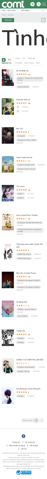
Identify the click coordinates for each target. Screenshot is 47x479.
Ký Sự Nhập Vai (22, 71)
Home (4, 15)
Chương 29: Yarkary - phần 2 (26, 140)
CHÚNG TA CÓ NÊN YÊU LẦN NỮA (29, 360)
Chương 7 (20, 338)
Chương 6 (20, 342)
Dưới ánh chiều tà (23, 99)
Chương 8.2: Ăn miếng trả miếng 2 (28, 280)
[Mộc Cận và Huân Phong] (8, 280)
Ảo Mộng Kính (21, 302)
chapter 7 (20, 194)
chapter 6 (20, 198)
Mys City (19, 128)
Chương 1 (20, 396)
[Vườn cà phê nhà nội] (8, 164)
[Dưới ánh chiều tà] (8, 106)
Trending (18, 63)
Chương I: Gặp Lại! (23, 371)
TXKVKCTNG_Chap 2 (24, 258)
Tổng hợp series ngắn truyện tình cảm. (29, 245)
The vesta (20, 186)
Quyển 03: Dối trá (23, 87)
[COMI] (13, 4)
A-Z (24, 58)
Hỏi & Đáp (34, 445)
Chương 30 (21, 136)
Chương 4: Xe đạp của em (25, 165)
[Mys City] (8, 135)
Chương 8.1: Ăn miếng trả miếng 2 (28, 287)
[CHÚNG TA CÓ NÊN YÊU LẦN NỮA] (8, 366)
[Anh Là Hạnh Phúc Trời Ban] (8, 222)
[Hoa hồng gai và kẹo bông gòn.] (8, 395)
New (38, 63)
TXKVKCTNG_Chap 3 (24, 254)
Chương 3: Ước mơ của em (26, 169)
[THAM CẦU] (8, 338)
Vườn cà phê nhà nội (24, 157)
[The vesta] (8, 193)
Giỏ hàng (25, 10)
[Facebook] (23, 436)
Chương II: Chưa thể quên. (26, 367)
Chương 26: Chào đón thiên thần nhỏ (29, 222)
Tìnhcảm (11, 15)
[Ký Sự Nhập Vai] (8, 77)
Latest (17, 58)
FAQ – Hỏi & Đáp (9, 10)
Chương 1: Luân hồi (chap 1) (26, 309)
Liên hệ (23, 449)
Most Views (29, 63)
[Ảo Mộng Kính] (8, 309)
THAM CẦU (20, 331)
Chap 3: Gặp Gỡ (22, 316)
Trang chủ (16, 442)
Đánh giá (31, 58)
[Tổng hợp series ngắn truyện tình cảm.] (8, 251)
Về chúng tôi (30, 442)
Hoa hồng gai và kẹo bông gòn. (28, 389)
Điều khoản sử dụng (17, 445)
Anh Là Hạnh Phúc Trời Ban (27, 215)
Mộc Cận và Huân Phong (26, 273)
